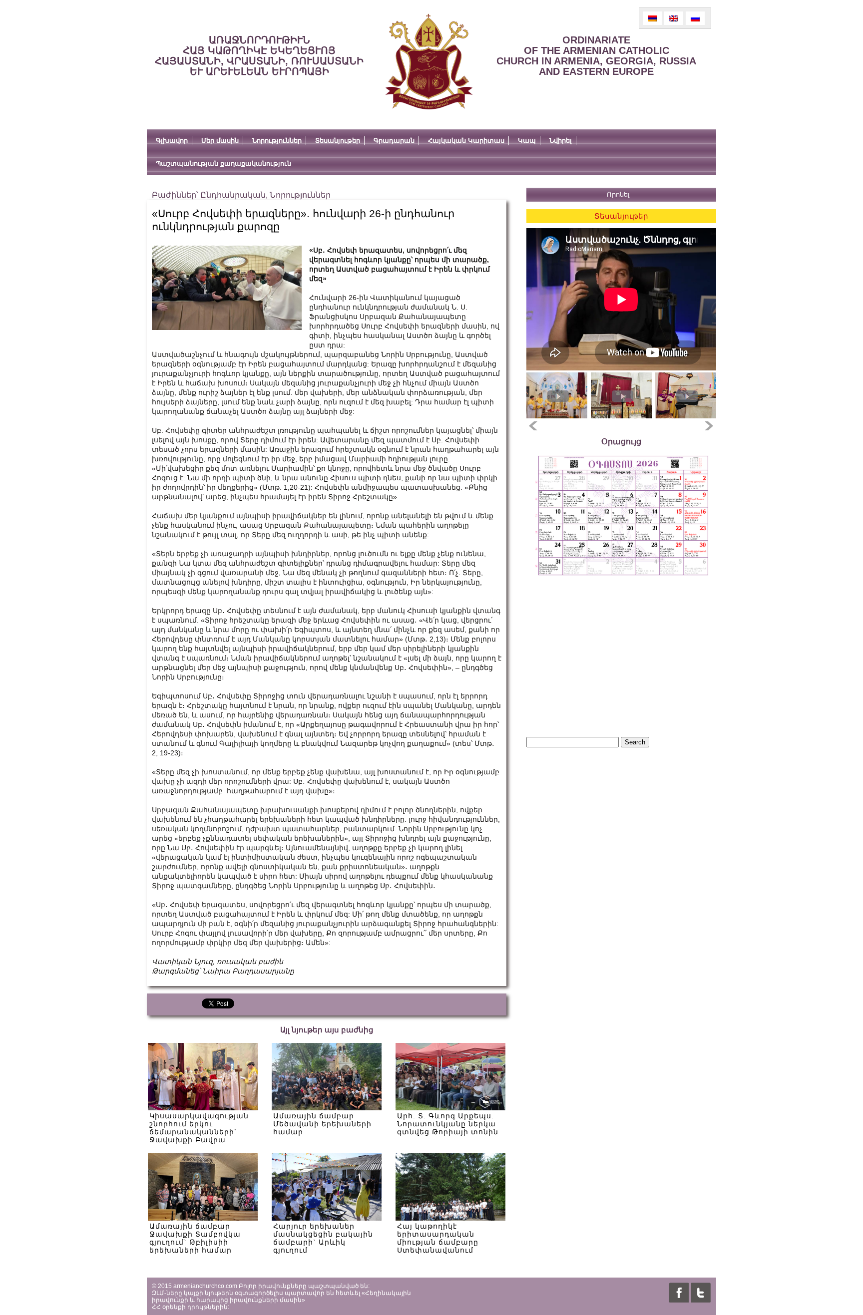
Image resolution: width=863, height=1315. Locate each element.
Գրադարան (394, 140)
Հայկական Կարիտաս (466, 140)
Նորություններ (277, 140)
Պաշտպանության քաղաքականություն (223, 163)
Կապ (527, 140)
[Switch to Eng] (673, 18)
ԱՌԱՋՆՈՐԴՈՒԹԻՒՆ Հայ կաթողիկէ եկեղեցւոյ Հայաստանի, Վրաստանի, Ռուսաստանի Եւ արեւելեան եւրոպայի (259, 55)
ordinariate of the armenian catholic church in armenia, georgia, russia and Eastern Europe (596, 55)
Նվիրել (560, 140)
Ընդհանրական (233, 195)
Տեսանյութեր (337, 140)
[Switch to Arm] (652, 18)
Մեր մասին (220, 140)
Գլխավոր (172, 140)
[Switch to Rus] (695, 18)
